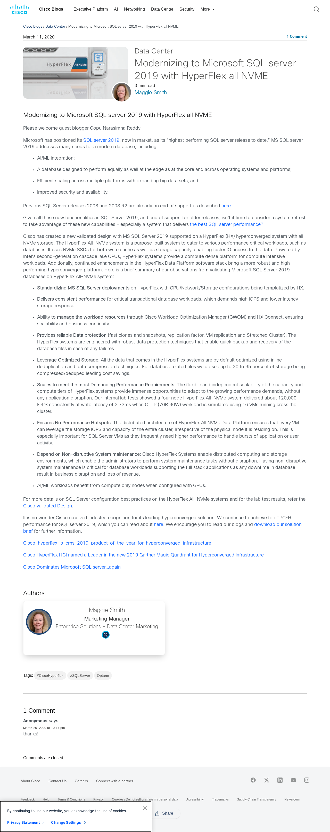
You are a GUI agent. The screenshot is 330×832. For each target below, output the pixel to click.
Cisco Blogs (51, 9)
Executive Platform (90, 9)
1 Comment (297, 36)
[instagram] (306, 780)
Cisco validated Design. (48, 506)
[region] (76, 816)
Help (46, 799)
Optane (103, 675)
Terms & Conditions (71, 799)
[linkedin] (280, 780)
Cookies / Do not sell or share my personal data (145, 799)
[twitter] (266, 780)
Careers (81, 781)
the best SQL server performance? (226, 225)
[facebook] (253, 780)
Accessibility (195, 799)
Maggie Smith (151, 92)
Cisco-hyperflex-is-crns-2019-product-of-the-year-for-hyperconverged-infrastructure (117, 543)
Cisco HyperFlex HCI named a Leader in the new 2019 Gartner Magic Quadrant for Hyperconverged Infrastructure (143, 555)
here (158, 525)
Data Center (162, 9)
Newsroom (292, 799)
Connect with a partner (114, 781)
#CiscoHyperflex (50, 675)
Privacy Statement (23, 822)
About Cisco (30, 781)
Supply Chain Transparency (256, 799)
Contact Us (57, 781)
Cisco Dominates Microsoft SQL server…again (72, 567)
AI (116, 9)
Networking (134, 9)
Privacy (98, 799)
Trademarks (220, 799)
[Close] (144, 807)
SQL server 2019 (101, 140)
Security (186, 9)
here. (226, 206)
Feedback (28, 799)
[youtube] (293, 780)
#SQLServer (80, 675)
